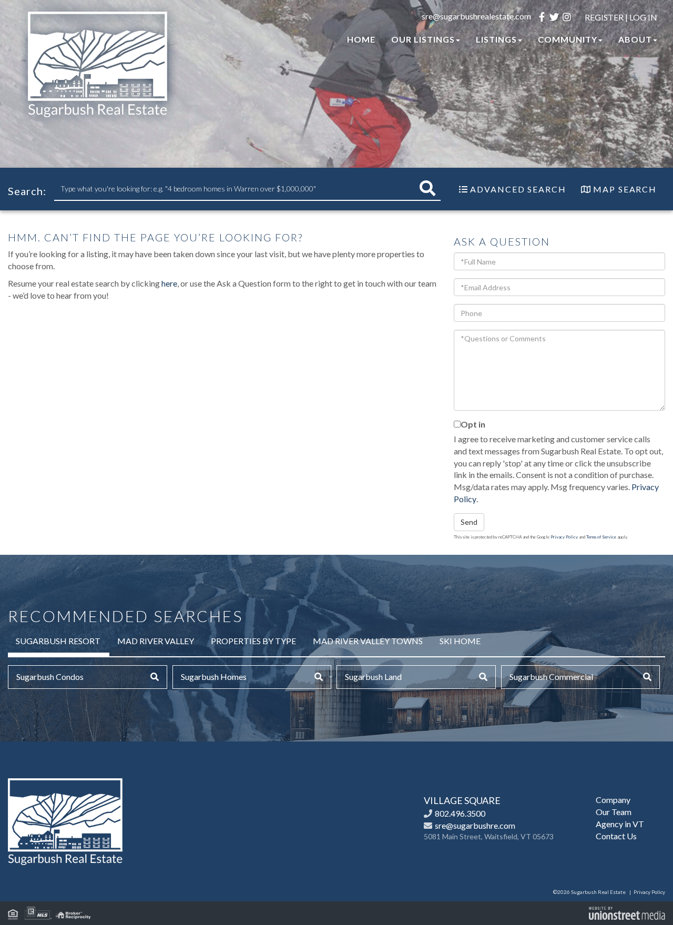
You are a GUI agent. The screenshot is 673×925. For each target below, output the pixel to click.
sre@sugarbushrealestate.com (476, 16)
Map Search (625, 189)
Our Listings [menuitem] (423, 39)
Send (469, 521)
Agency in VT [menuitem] (620, 824)
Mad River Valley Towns (368, 641)
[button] (427, 188)
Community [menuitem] (567, 39)
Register (604, 17)
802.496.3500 (460, 813)
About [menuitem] (635, 39)
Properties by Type (253, 641)
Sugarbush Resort (58, 641)
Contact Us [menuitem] (616, 836)
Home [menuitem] (361, 39)
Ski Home (460, 641)
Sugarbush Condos (50, 677)
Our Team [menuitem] (613, 812)
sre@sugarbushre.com (475, 825)
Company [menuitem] (613, 800)
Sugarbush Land (373, 677)
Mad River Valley (155, 641)
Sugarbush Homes (214, 677)
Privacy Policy (564, 537)
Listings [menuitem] (496, 39)
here (169, 283)
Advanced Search (518, 189)
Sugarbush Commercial (551, 677)
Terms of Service (601, 537)
